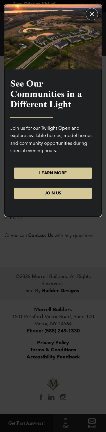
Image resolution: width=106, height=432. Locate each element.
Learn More (53, 173)
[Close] (92, 14)
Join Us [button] (53, 193)
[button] (53, 193)
